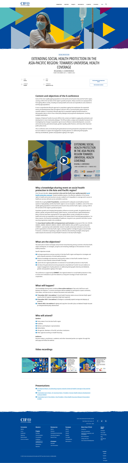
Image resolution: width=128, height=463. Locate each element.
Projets (73, 4)
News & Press (54, 437)
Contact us (83, 429)
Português (105, 460)
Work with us (68, 441)
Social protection (64, 54)
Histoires (52, 431)
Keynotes (38, 446)
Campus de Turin (85, 438)
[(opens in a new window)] (35, 365)
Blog (102, 436)
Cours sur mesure (24, 439)
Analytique (38, 439)
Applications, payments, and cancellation (87, 434)
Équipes (67, 435)
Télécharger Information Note (98, 81)
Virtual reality (103, 434)
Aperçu (22, 429)
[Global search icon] (106, 4)
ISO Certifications (85, 436)
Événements (38, 444)
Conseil (67, 431)
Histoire (67, 433)
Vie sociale (103, 432)
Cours (22, 431)
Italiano (104, 458)
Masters (66, 4)
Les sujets (68, 437)
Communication (39, 435)
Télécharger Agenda (98, 85)
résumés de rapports (55, 435)
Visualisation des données (56, 433)
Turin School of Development (87, 440)
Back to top (124, 461)
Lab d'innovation (54, 445)
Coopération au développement (39, 441)
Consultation (38, 437)
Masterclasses (24, 437)
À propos (96, 4)
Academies (23, 433)
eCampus (89, 4)
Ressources (81, 4)
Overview (38, 433)
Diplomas (23, 435)
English (104, 453)
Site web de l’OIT (103, 439)
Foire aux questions (85, 431)
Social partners (69, 439)
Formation (59, 4)
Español (104, 455)
